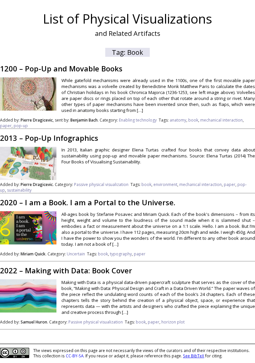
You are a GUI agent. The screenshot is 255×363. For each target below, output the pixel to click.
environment (165, 184)
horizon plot (173, 322)
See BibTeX (193, 355)
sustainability (19, 190)
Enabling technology (138, 120)
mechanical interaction (221, 120)
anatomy (178, 120)
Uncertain (76, 254)
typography (121, 254)
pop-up (21, 126)
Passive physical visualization (101, 184)
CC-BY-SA (74, 355)
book (193, 120)
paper (6, 126)
